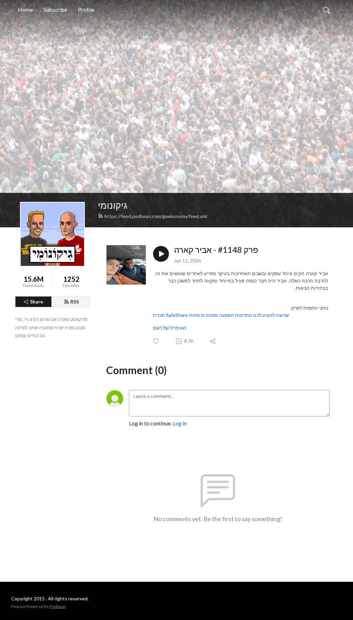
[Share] (213, 341)
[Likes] (156, 341)
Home (25, 9)
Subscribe (55, 9)
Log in (180, 423)
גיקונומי (112, 205)
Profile (86, 9)
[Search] (326, 10)
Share (36, 301)
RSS (74, 301)
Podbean (58, 606)
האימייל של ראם (169, 328)
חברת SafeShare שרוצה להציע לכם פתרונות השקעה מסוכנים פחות (221, 315)
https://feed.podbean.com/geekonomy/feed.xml (155, 216)
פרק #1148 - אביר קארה (216, 250)
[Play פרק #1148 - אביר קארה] (161, 254)
